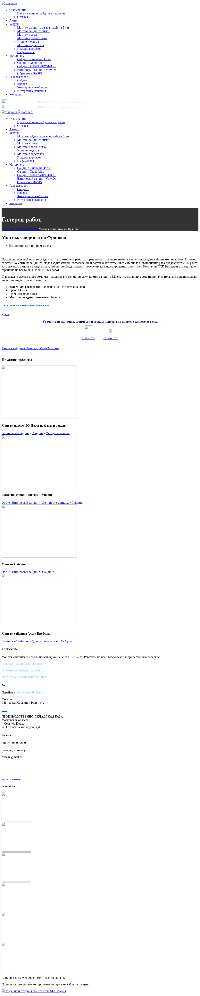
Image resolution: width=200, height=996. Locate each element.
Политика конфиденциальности (23, 670)
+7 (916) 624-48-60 (23, 102)
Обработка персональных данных (24, 677)
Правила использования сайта (22, 663)
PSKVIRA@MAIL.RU (133, 102)
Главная (7, 229)
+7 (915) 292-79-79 (106, 102)
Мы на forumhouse (11, 779)
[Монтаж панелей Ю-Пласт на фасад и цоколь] (100, 807)
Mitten (35, 229)
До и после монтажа (55, 502)
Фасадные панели (58, 433)
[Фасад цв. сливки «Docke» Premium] (100, 837)
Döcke (6, 502)
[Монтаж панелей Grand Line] (100, 867)
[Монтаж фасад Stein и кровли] (100, 898)
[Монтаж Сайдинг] (100, 958)
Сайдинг (37, 433)
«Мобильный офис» (29, 692)
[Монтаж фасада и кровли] (100, 928)
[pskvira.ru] (9, 3)
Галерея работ (21, 229)
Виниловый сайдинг (15, 433)
